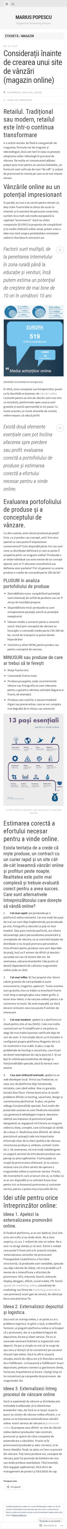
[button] (17, 312)
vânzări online (48, 393)
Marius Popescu (33, 17)
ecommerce (14, 92)
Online (38, 92)
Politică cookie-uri (19, 1515)
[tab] (6, 4)
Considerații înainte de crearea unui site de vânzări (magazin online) (32, 67)
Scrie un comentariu (19, 100)
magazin (28, 92)
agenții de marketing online (20, 1285)
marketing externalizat (46, 1290)
